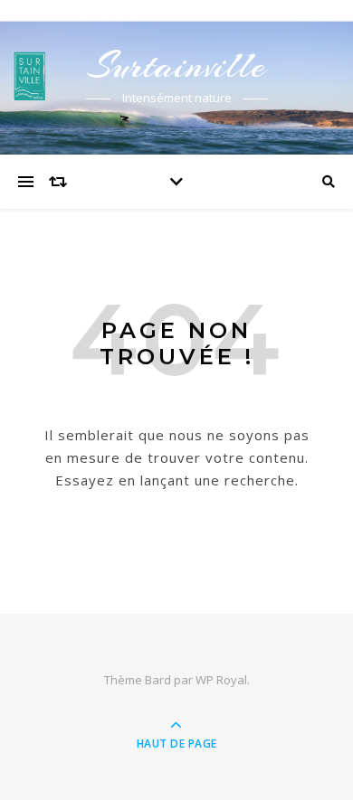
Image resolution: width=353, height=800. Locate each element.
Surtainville (176, 65)
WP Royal (221, 680)
